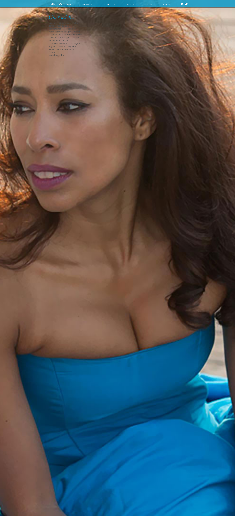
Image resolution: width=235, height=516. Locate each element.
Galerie (130, 5)
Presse (148, 5)
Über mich (87, 5)
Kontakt (167, 5)
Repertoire (109, 5)
